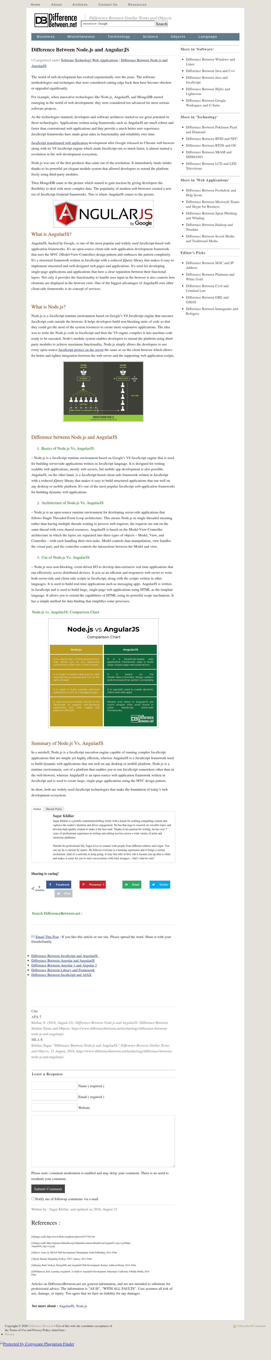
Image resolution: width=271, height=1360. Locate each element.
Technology (119, 37)
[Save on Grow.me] (118, 885)
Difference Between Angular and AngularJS (63, 960)
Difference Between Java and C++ (210, 70)
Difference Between (41, 1326)
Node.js (81, 1305)
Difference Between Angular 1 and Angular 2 (64, 965)
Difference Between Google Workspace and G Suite (206, 102)
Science (150, 37)
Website (84, 1107)
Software (67, 60)
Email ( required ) (91, 1096)
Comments (259, 1326)
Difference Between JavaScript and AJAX (61, 974)
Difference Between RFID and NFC (211, 138)
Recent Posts (54, 809)
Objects (178, 37)
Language (207, 37)
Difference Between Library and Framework (63, 969)
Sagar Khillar (63, 815)
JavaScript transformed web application (59, 142)
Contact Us (107, 4)
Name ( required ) (91, 1085)
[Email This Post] (33, 936)
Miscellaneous (81, 37)
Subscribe (243, 1326)
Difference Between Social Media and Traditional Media (210, 238)
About (56, 4)
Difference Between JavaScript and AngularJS (65, 955)
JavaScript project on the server (81, 349)
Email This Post (47, 936)
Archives (80, 4)
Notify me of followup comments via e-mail (66, 1198)
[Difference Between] (56, 27)
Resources (137, 4)
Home (35, 4)
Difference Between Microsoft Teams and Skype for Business (212, 204)
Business (46, 37)
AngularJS (66, 1305)
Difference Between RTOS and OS (211, 145)
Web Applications (105, 60)
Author (37, 809)
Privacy (9, 1334)
